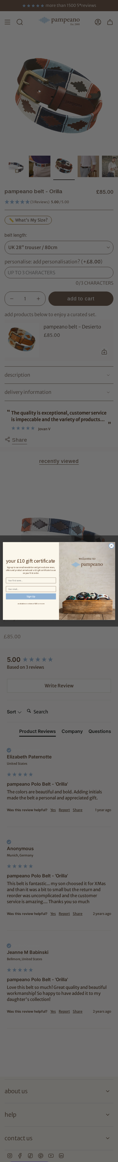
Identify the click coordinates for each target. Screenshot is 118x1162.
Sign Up (31, 596)
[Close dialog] (111, 545)
